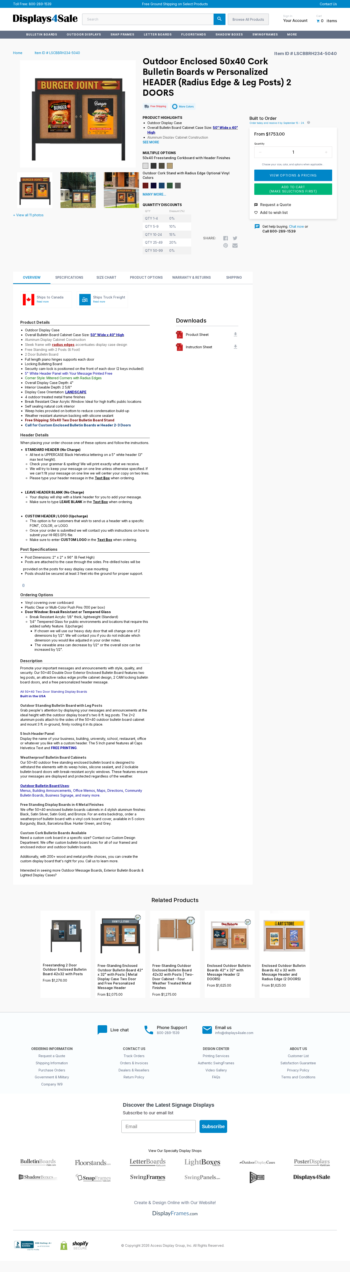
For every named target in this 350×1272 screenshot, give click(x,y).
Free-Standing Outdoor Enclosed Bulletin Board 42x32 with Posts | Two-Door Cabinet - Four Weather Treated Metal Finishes (173, 977)
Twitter (302, 1245)
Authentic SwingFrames (216, 1063)
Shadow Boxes (229, 34)
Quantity (259, 143)
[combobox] (153, 19)
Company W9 (52, 1084)
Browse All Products (248, 19)
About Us (298, 1049)
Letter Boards (157, 34)
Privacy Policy (298, 1070)
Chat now (296, 226)
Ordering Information (52, 1049)
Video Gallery (216, 1070)
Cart (319, 16)
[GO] (219, 19)
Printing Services (216, 1056)
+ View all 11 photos (28, 215)
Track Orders (134, 1056)
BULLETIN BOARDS (41, 34)
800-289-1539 (40, 4)
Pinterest (313, 1245)
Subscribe (213, 1126)
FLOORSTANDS (193, 34)
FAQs (216, 1077)
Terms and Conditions (298, 1077)
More (292, 34)
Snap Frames (122, 34)
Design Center (216, 1049)
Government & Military (52, 1077)
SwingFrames (265, 34)
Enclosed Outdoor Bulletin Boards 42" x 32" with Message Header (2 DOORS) (229, 972)
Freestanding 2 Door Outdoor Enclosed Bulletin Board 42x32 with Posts (64, 969)
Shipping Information (52, 1063)
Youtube (334, 1245)
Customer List (298, 1056)
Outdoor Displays (84, 34)
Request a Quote (52, 1056)
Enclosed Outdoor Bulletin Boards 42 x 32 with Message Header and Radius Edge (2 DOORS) (283, 972)
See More (151, 142)
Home (17, 53)
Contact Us (328, 4)
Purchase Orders (52, 1070)
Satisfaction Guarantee (298, 1063)
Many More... (154, 194)
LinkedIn (323, 1245)
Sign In (287, 16)
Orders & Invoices (134, 1063)
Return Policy (134, 1077)
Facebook (292, 1245)
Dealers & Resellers (134, 1070)
